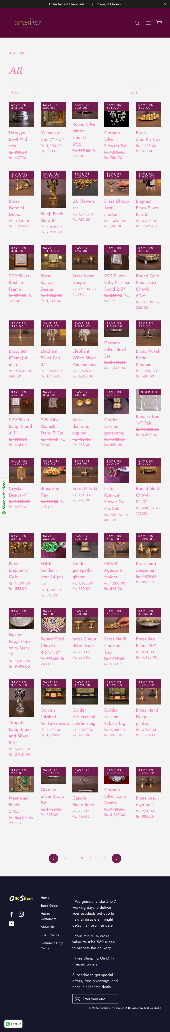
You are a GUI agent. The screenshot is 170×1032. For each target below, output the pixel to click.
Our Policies (50, 935)
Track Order (50, 905)
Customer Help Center (52, 946)
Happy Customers (48, 916)
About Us (47, 926)
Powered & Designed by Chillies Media (137, 1008)
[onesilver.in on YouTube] (11, 923)
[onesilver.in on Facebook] (11, 914)
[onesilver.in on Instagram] (21, 914)
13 (104, 858)
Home (13, 53)
